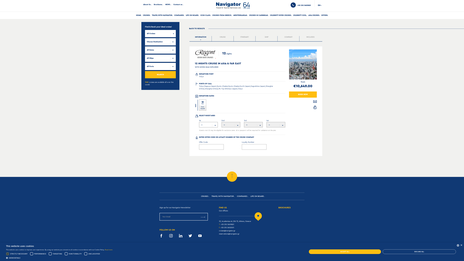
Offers (324, 15)
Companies (179, 15)
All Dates (150, 50)
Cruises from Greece (221, 15)
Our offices (223, 211)
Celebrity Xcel (299, 15)
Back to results (197, 28)
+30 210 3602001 (227, 227)
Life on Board (192, 15)
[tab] (201, 38)
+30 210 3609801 (227, 224)
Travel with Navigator (162, 15)
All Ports (150, 66)
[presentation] (201, 38)
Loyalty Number (248, 142)
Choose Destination (155, 42)
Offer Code (203, 142)
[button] (59, 258)
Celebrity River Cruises (280, 15)
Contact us (177, 4)
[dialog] (232, 251)
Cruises (146, 15)
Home (138, 15)
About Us (147, 4)
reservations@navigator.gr (229, 234)
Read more (109, 250)
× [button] (461, 245)
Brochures (158, 4)
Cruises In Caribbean (258, 15)
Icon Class (205, 15)
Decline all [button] (419, 252)
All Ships (150, 58)
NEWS (167, 4)
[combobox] (160, 33)
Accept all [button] (344, 252)
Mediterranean (240, 15)
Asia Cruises (313, 15)
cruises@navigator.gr (227, 231)
